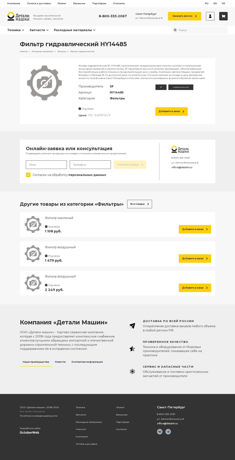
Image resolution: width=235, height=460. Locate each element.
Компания (13, 3)
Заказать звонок (182, 16)
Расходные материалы (73, 30)
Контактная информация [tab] (87, 361)
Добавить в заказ (169, 111)
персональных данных (87, 175)
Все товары (137, 204)
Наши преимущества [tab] (36, 361)
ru (207, 3)
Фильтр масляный (59, 218)
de (223, 3)
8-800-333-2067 (113, 16)
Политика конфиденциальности (38, 415)
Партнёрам (99, 3)
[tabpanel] (168, 348)
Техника (14, 30)
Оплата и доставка (39, 3)
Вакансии (79, 3)
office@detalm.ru (181, 167)
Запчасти (37, 30)
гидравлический (181, 87)
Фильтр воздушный (60, 247)
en (215, 3)
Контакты (119, 3)
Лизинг (62, 3)
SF (161, 87)
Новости (81, 429)
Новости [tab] (60, 361)
